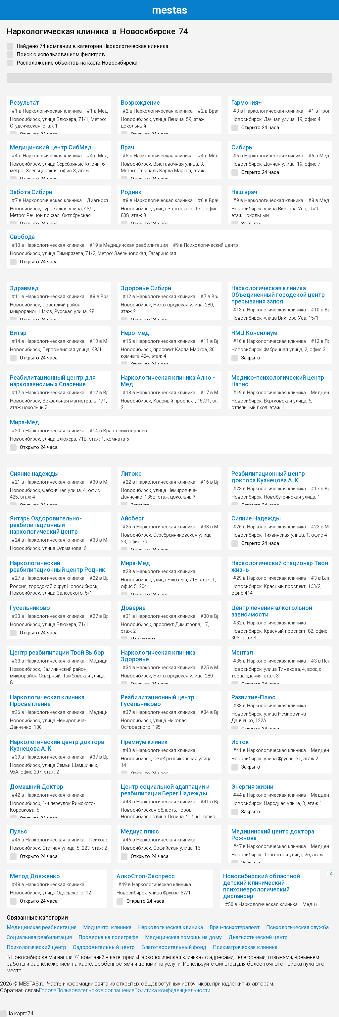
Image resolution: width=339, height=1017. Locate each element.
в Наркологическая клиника (47, 111)
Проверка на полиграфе (108, 937)
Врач (127, 147)
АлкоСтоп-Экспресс (146, 876)
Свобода (22, 237)
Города (48, 990)
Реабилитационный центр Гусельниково (157, 700)
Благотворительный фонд (173, 947)
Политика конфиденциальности (172, 990)
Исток (240, 742)
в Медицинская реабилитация (128, 245)
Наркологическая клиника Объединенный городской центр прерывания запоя (278, 295)
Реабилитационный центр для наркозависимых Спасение (53, 381)
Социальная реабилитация (39, 937)
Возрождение (140, 102)
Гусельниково (30, 608)
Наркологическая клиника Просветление (47, 700)
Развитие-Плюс (253, 697)
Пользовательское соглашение (95, 990)
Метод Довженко (35, 876)
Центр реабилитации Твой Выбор (57, 652)
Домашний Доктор (36, 786)
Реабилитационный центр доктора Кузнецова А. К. (268, 477)
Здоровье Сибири (146, 288)
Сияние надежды (34, 473)
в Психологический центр (205, 245)
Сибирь (241, 147)
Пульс (18, 831)
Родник (131, 192)
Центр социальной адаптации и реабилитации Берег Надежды (165, 790)
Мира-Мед (24, 422)
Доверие (133, 608)
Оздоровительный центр (104, 947)
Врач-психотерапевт (235, 927)
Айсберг (132, 518)
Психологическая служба (297, 927)
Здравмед (24, 288)
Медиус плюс (140, 831)
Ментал (242, 652)
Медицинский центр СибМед (51, 147)
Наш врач (244, 192)
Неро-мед (135, 333)
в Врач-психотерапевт (119, 431)
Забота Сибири (31, 192)
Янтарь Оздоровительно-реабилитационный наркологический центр (46, 525)
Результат (24, 102)
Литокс (131, 473)
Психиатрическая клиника (245, 947)
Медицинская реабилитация (41, 927)
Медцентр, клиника (107, 927)
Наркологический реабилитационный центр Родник (57, 566)
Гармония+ (246, 102)
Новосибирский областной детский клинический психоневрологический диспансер (261, 886)
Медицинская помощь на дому (183, 937)
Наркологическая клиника (170, 927)
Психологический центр (36, 947)
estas (169, 10)
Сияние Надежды (256, 518)
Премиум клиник (144, 742)
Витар (18, 333)
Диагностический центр (258, 937)
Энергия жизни (252, 786)
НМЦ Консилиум (254, 333)
